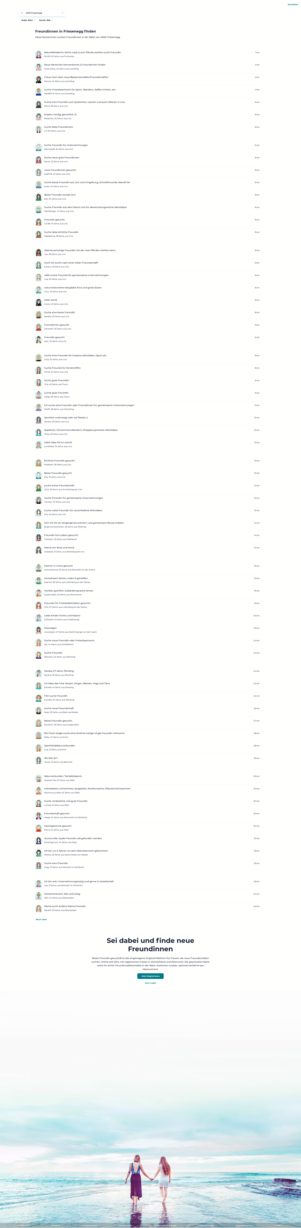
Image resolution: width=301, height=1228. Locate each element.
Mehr (279, 1225)
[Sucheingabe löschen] (62, 12)
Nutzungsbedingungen (244, 1225)
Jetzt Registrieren (150, 976)
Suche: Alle (44, 20)
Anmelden (293, 4)
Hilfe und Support (125, 1225)
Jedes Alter (27, 20)
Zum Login (150, 983)
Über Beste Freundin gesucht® (165, 1225)
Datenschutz (25, 1225)
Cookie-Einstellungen (206, 1225)
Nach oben (41, 919)
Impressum (56, 1225)
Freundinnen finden (89, 1225)
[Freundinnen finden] (22, 12)
